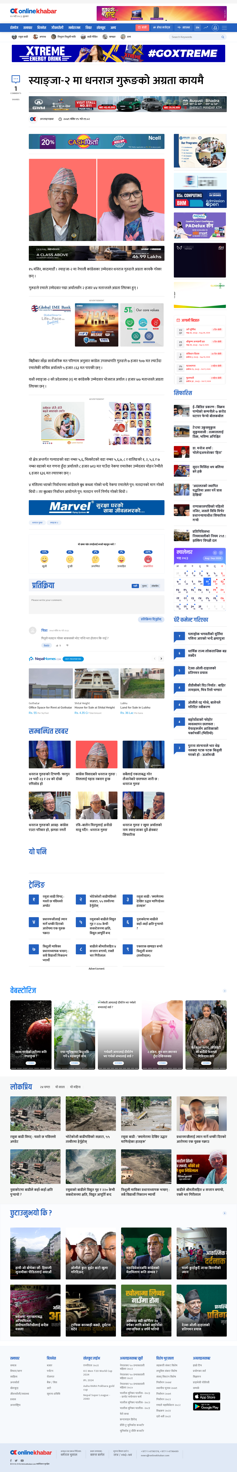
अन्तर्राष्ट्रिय (15, 1405)
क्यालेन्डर (184, 552)
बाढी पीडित (92, 37)
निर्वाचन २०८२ (163, 1399)
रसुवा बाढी (23, 37)
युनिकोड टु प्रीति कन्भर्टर (132, 1431)
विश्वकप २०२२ (163, 1411)
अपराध (43, 37)
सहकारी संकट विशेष (166, 1365)
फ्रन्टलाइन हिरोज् (128, 1419)
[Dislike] (67, 645)
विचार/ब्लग (16, 1371)
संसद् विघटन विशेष (166, 1377)
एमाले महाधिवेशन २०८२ (168, 1405)
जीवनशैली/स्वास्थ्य (19, 1394)
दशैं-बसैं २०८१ (163, 1417)
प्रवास (13, 1399)
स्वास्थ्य (186, 27)
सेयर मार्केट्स (163, 27)
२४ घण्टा (45, 1087)
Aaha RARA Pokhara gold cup (98, 1388)
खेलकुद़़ (14, 1388)
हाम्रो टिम (197, 1365)
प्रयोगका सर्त (199, 1371)
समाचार (27, 28)
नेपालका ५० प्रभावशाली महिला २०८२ (132, 1367)
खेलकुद (101, 28)
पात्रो (144, 27)
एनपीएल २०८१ (91, 1365)
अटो (49, 1388)
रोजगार (50, 1377)
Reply (46, 645)
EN (197, 27)
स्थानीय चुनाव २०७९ (166, 1388)
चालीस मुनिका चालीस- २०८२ (135, 1403)
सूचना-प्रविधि (53, 1394)
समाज (13, 1365)
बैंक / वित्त (52, 1382)
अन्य (113, 28)
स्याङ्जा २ (54, 523)
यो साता (60, 1087)
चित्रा (44, 631)
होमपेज (14, 28)
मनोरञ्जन (74, 28)
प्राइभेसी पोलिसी (201, 1382)
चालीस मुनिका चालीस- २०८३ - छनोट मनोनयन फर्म (135, 1395)
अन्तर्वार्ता (14, 1382)
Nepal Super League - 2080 (96, 1397)
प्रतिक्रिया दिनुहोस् (151, 619)
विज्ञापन (197, 1377)
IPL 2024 (88, 1380)
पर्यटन (50, 1371)
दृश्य (129, 37)
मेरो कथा (124, 1414)
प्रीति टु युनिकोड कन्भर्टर (132, 1425)
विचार (89, 28)
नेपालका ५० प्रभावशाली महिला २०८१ (132, 1376)
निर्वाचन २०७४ (163, 1382)
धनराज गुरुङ (37, 523)
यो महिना (75, 1087)
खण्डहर (112, 37)
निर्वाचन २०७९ (163, 1394)
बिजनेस (41, 28)
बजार (49, 1365)
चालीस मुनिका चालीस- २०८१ (135, 1408)
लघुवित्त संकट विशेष (166, 1371)
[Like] (57, 645)
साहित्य (13, 1377)
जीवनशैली (57, 28)
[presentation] (155, 659)
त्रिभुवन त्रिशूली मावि (67, 37)
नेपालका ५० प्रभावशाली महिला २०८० (132, 1386)
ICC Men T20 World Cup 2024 (97, 1373)
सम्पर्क (196, 1388)
